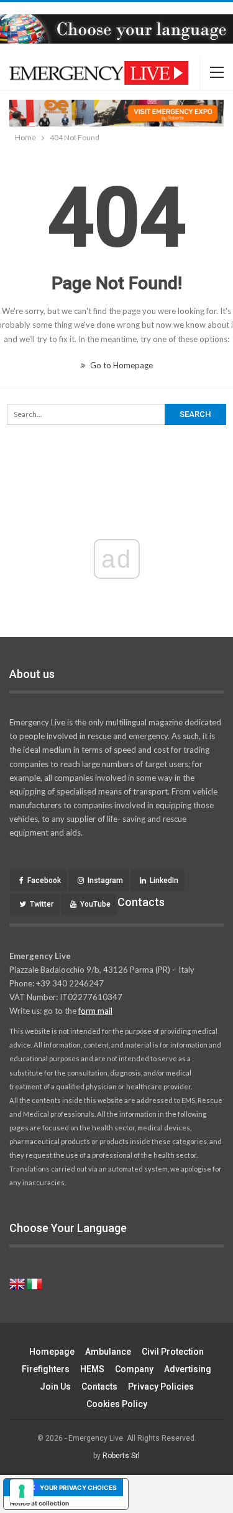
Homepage (52, 1352)
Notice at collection (39, 1503)
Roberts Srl (121, 1455)
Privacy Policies (161, 1386)
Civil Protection (173, 1352)
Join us (55, 1386)
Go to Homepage (120, 365)
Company (134, 1369)
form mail (95, 1011)
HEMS (92, 1369)
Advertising (187, 1369)
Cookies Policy (116, 1404)
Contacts (99, 1386)
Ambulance (108, 1352)
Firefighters (46, 1369)
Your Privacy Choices (78, 1487)
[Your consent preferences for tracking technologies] (22, 1491)
